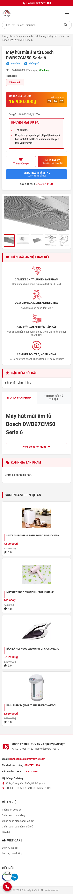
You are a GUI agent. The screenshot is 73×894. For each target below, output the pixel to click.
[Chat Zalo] (7, 876)
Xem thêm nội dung (35, 446)
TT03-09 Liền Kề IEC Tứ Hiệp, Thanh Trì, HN (28, 788)
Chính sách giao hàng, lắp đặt (18, 820)
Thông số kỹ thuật (53, 397)
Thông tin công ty (11, 809)
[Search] (65, 25)
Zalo (14, 877)
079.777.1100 (44, 183)
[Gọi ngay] (7, 886)
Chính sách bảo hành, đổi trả (17, 826)
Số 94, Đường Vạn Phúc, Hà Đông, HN (25, 783)
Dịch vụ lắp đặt (10, 847)
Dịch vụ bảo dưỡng (12, 853)
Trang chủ (7, 36)
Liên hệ (6, 832)
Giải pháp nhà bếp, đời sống (31, 36)
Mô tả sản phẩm (19, 397)
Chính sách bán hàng (13, 815)
